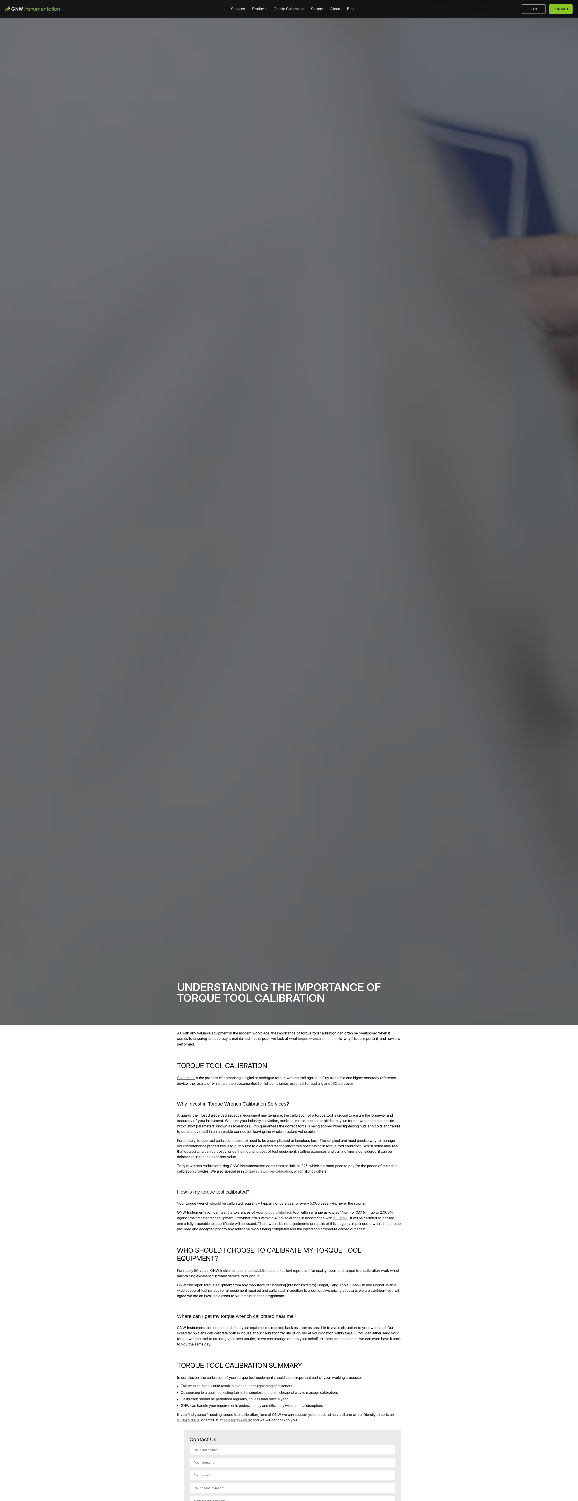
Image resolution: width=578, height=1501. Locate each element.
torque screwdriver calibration (268, 1171)
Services (238, 9)
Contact (561, 9)
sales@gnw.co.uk (238, 1420)
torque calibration (278, 1212)
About (335, 9)
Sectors (317, 9)
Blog (350, 9)
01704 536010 (188, 1420)
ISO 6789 (340, 1218)
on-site (301, 1333)
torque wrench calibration (318, 1039)
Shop (533, 9)
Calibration (186, 1078)
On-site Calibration (289, 9)
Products (259, 9)
